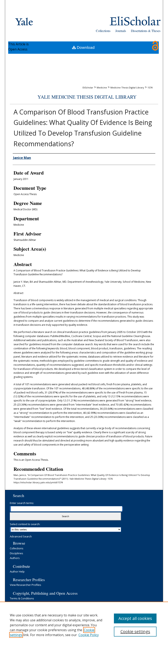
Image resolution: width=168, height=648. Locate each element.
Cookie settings (135, 631)
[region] (84, 625)
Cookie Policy (88, 635)
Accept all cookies (135, 618)
